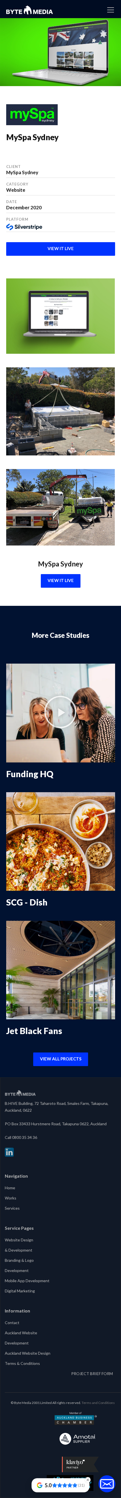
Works (10, 1198)
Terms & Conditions (22, 1363)
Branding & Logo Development (19, 1265)
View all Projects (60, 1058)
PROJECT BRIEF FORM (92, 1373)
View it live (61, 248)
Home (10, 1187)
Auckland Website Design (27, 1353)
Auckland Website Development (21, 1337)
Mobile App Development (27, 1280)
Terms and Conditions (98, 1403)
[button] (109, 10)
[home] (29, 9)
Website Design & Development (19, 1244)
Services (12, 1208)
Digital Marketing (20, 1290)
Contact (12, 1322)
